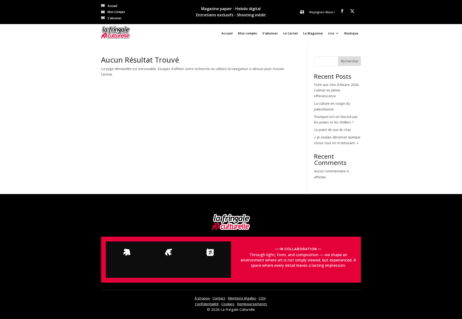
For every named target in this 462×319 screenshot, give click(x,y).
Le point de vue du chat (332, 129)
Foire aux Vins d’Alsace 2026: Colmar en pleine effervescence (336, 90)
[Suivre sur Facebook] (342, 11)
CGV (262, 298)
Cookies (227, 303)
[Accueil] (115, 32)
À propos (202, 298)
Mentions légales (242, 298)
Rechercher (349, 61)
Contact (218, 298)
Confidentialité (207, 303)
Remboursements (252, 303)
